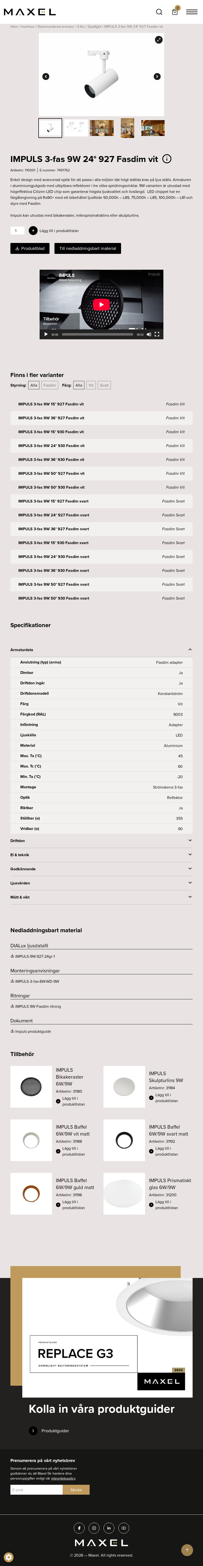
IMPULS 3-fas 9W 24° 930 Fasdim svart (53, 556)
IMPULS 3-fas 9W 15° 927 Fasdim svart (53, 501)
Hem (14, 26)
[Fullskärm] (156, 334)
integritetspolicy (63, 1478)
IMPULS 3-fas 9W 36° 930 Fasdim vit (51, 459)
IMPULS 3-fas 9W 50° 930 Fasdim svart (53, 598)
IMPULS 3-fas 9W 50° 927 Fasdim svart (53, 584)
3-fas (81, 26)
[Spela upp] (46, 334)
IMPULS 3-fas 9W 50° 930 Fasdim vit (51, 487)
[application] (101, 304)
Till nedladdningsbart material (87, 248)
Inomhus (27, 26)
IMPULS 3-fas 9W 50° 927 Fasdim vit (51, 473)
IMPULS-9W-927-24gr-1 (35, 956)
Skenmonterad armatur (55, 26)
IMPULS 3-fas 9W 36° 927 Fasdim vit (51, 418)
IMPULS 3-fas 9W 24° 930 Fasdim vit (51, 446)
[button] (78, 1101)
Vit (91, 385)
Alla (33, 385)
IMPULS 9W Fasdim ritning (38, 1006)
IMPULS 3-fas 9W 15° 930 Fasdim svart (53, 543)
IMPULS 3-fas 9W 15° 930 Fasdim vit (51, 432)
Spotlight (94, 26)
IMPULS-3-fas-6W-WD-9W (37, 981)
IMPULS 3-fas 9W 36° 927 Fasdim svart (53, 529)
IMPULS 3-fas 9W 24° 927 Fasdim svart (53, 515)
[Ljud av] (149, 334)
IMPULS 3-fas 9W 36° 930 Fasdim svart (53, 570)
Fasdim (50, 385)
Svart (104, 385)
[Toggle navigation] (192, 12)
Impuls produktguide (33, 1031)
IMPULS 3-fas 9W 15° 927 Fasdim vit (51, 404)
